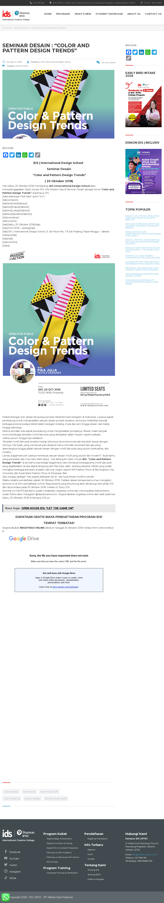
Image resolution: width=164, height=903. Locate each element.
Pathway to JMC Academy (59, 852)
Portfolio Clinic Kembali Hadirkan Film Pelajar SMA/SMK (142, 257)
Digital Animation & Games (59, 843)
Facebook (14, 852)
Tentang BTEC (94, 874)
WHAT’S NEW (83, 13)
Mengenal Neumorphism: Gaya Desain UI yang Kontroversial (142, 269)
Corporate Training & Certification (62, 873)
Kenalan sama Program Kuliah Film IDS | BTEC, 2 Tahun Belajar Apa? (142, 250)
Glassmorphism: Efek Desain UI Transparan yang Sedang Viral (142, 263)
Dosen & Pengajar (96, 879)
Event (90, 854)
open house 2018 (49, 791)
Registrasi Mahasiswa (97, 838)
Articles (91, 859)
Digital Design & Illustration (59, 838)
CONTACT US (153, 13)
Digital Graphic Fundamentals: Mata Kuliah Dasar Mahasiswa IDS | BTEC (142, 242)
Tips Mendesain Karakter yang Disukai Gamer (142, 275)
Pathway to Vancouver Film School (63, 857)
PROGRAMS (63, 13)
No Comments (108, 62)
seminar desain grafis (56, 798)
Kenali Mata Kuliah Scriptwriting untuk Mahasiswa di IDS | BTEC (143, 234)
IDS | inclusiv (52, 862)
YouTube (14, 858)
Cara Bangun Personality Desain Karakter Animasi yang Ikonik (142, 282)
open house (29, 791)
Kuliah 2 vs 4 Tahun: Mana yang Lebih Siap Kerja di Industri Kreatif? (142, 218)
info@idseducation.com (144, 854)
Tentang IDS (93, 870)
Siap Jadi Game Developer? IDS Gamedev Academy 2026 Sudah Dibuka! (142, 226)
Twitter (13, 865)
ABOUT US (133, 13)
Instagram (15, 871)
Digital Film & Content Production (62, 848)
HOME (48, 13)
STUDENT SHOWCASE (109, 13)
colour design (11, 791)
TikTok (12, 878)
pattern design (32, 798)
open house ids (12, 798)
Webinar (91, 849)
